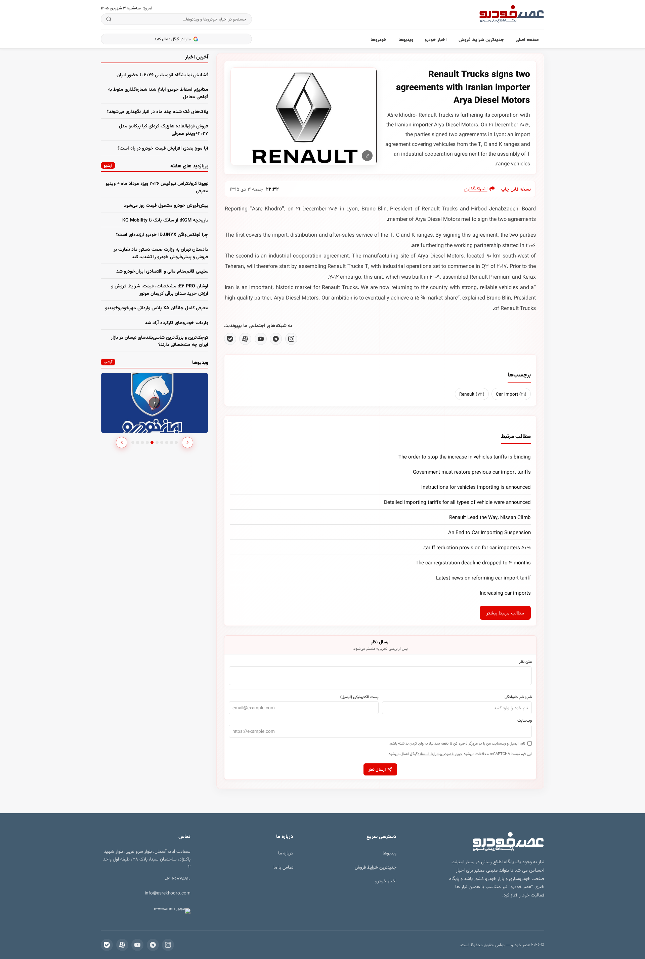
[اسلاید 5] (152, 442)
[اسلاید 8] (166, 442)
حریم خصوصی (452, 753)
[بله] (230, 339)
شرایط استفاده (428, 753)
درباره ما (285, 852)
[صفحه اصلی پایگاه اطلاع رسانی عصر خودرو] (511, 15)
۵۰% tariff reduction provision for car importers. (477, 547)
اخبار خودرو (436, 39)
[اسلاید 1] (132, 442)
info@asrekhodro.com (167, 892)
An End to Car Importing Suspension (489, 532)
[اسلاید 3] (142, 442)
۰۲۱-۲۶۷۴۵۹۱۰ (177, 878)
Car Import (511, 394)
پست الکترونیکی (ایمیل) (359, 696)
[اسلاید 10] (176, 442)
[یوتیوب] (261, 339)
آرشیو (108, 165)
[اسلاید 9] (171, 442)
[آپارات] (245, 339)
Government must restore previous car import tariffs (472, 471)
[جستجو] (109, 19)
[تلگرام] (276, 339)
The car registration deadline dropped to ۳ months (473, 562)
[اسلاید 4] (147, 442)
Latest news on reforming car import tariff (483, 577)
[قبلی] (121, 442)
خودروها (379, 39)
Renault (471, 394)
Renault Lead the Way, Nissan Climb (490, 517)
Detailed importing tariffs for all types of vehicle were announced (457, 501)
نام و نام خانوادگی (518, 696)
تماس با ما (283, 867)
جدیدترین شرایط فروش (481, 39)
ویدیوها (405, 39)
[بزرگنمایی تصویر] (303, 116)
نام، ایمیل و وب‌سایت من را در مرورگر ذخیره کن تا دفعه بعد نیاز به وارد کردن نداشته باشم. (457, 743)
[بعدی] (187, 442)
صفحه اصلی (527, 39)
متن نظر (525, 661)
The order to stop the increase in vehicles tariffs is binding (464, 456)
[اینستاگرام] (291, 339)
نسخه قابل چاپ (516, 189)
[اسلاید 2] (137, 442)
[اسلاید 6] (157, 442)
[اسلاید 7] (161, 442)
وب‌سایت (524, 720)
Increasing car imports (505, 592)
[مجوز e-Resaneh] (168, 911)
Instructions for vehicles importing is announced (476, 486)
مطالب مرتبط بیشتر (505, 612)
